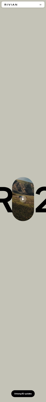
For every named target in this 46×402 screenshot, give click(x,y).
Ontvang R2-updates (23, 393)
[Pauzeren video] (23, 199)
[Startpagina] (11, 4)
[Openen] (40, 5)
